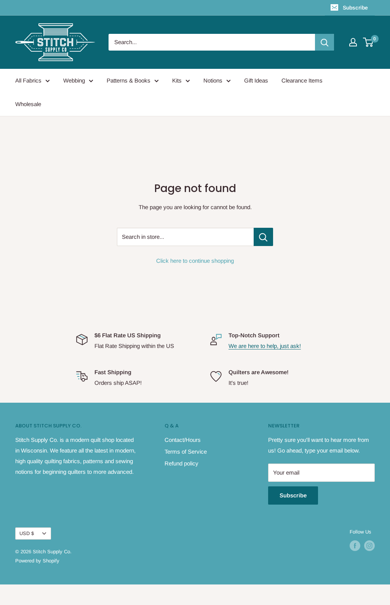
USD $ (26, 533)
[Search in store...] (263, 237)
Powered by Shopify (37, 561)
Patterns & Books (128, 80)
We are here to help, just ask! (265, 346)
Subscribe (355, 8)
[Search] (324, 42)
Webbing (74, 80)
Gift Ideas (256, 80)
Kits (177, 80)
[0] (368, 42)
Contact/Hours (183, 440)
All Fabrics (28, 80)
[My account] (353, 42)
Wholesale (28, 104)
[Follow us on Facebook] (355, 545)
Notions (212, 80)
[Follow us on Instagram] (369, 545)
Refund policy (181, 463)
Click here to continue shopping (195, 260)
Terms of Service (186, 451)
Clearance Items (302, 80)
